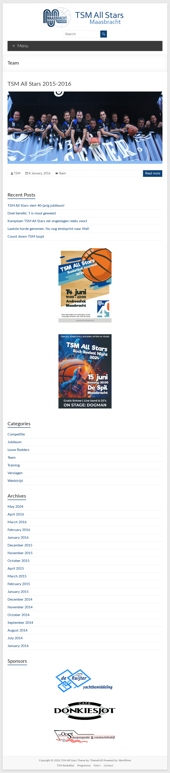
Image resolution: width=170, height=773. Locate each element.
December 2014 (20, 599)
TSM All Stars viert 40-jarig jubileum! (36, 205)
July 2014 (15, 638)
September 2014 (20, 622)
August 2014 (17, 630)
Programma (84, 765)
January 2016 (18, 537)
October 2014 (18, 615)
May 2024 (15, 506)
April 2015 (16, 568)
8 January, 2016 (39, 173)
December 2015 (20, 545)
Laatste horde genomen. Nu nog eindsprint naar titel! (48, 229)
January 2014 (18, 646)
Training (14, 465)
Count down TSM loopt (26, 236)
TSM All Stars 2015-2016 (39, 84)
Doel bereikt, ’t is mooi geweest (32, 213)
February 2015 (19, 584)
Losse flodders (18, 450)
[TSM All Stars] (83, 9)
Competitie (16, 434)
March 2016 (17, 522)
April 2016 (16, 514)
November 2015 (20, 553)
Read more (152, 173)
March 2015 (17, 576)
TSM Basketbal (65, 765)
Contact (108, 765)
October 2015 (18, 561)
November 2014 (20, 607)
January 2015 (18, 592)
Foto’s (97, 765)
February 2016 (19, 530)
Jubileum (14, 442)
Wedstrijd (15, 481)
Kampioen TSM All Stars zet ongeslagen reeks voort (47, 221)
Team (62, 173)
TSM (17, 173)
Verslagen (15, 473)
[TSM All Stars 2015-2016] (85, 93)
